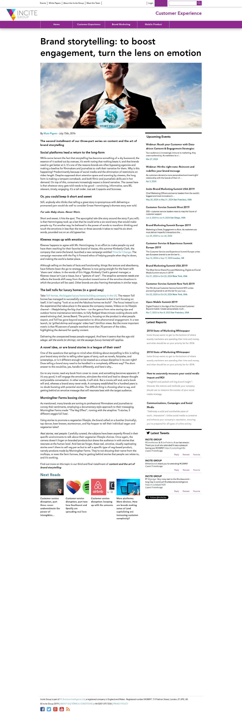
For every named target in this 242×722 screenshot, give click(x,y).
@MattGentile (151, 464)
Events (43, 3)
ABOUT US (65, 704)
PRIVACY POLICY (120, 704)
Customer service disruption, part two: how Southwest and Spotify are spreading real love (77, 505)
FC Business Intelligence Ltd (72, 699)
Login (150, 3)
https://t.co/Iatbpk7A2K (155, 485)
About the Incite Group (73, 3)
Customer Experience (88, 24)
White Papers (55, 3)
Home (56, 24)
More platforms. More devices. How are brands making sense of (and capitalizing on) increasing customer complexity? (127, 508)
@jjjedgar (152, 479)
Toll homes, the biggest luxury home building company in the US (81, 295)
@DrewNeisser (151, 442)
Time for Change (121, 252)
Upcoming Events (159, 137)
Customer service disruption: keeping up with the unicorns (102, 501)
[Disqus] (91, 565)
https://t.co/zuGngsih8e (174, 448)
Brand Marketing (121, 24)
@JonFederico (167, 442)
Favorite (196, 455)
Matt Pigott (50, 133)
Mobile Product (153, 24)
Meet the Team (93, 3)
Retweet (186, 455)
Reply (176, 455)
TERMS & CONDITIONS (82, 704)
